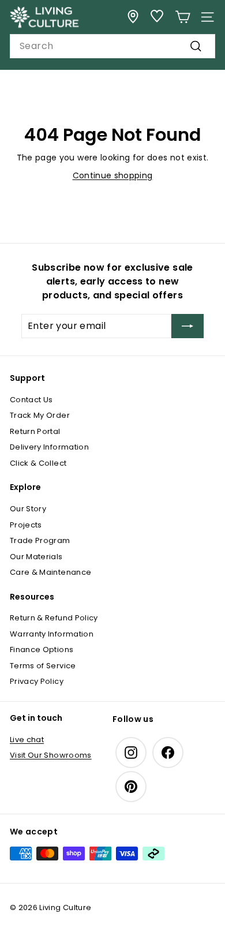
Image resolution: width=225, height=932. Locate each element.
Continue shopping (113, 175)
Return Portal (35, 431)
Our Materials (36, 556)
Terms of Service (43, 665)
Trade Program (40, 540)
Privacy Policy (36, 681)
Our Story (28, 508)
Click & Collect (38, 463)
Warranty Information (51, 633)
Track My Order (40, 415)
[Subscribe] (187, 326)
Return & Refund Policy (54, 617)
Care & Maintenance (50, 572)
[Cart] (182, 17)
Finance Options (41, 649)
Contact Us (31, 399)
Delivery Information (49, 446)
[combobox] (112, 46)
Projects (26, 524)
